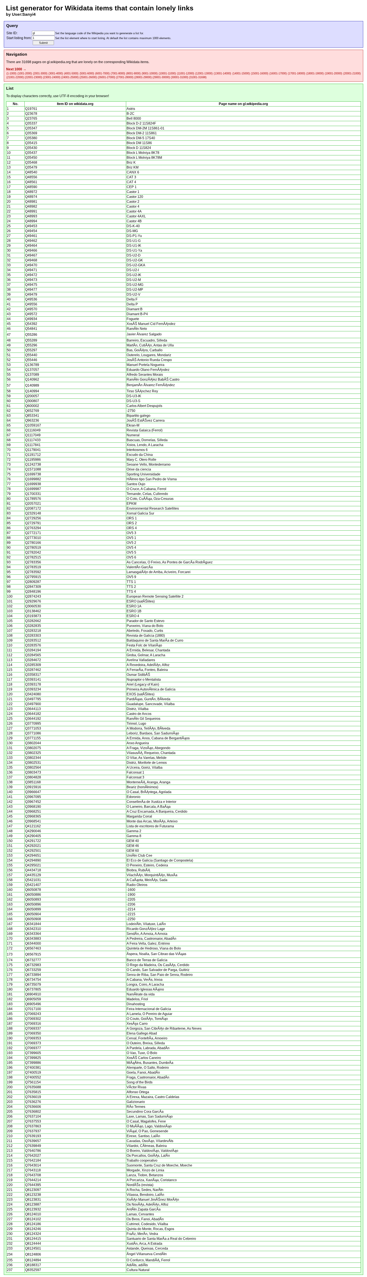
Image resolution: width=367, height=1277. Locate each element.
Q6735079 (33, 984)
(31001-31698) (197, 77)
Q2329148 (33, 513)
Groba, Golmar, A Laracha (146, 655)
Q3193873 (33, 616)
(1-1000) (11, 73)
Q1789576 (33, 498)
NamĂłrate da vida (141, 994)
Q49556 (31, 304)
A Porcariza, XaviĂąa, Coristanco (152, 1180)
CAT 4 (131, 182)
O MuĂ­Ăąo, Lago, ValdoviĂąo (149, 1126)
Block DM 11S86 (139, 143)
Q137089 (32, 374)
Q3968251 (33, 811)
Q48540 (31, 172)
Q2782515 (33, 557)
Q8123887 (33, 1204)
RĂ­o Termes (136, 1106)
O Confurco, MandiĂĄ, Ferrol (148, 1260)
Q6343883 (33, 938)
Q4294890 (33, 860)
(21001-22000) (15, 77)
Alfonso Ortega (138, 1092)
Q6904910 (33, 994)
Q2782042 (33, 552)
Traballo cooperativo (142, 1160)
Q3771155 (33, 738)
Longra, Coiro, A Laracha (145, 984)
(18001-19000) (315, 73)
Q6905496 (33, 1004)
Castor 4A (134, 211)
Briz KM (132, 167)
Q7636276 (33, 1102)
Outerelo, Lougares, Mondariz (149, 355)
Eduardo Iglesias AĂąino (145, 989)
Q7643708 (33, 1175)
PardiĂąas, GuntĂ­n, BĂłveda (148, 699)
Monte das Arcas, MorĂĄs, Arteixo (152, 821)
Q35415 (31, 143)
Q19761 (31, 109)
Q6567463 (33, 948)
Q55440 (31, 355)
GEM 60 (133, 850)
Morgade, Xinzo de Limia (145, 1170)
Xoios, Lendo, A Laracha (145, 445)
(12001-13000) (204, 73)
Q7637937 (33, 1131)
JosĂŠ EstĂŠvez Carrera (146, 420)
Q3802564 (33, 767)
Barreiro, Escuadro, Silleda (147, 340)
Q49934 (31, 319)
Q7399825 (33, 1058)
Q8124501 (33, 1248)
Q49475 (31, 284)
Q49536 (31, 299)
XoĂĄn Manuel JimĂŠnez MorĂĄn (153, 1199)
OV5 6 (131, 557)
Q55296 (31, 345)
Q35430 (31, 148)
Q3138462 (33, 611)
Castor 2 (133, 201)
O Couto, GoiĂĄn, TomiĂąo (147, 1018)
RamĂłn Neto (137, 328)
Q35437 (31, 152)
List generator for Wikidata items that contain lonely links (99, 8)
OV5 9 (131, 577)
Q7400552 (33, 1077)
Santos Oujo (136, 484)
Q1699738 (33, 474)
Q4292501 (33, 850)
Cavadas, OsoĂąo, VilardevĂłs (150, 1141)
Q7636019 (33, 1097)
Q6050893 (33, 899)
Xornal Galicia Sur (140, 513)
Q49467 (31, 255)
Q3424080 (33, 694)
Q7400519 (33, 1072)
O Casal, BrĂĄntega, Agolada (149, 792)
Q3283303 (33, 635)
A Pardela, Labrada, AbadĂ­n (148, 1048)
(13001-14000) (222, 73)
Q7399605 (33, 1053)
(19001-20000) (333, 73)
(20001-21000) (352, 73)
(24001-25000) (70, 77)
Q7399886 (33, 1062)
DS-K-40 (133, 226)
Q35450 (31, 157)
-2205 (131, 899)
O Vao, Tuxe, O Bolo (142, 1053)
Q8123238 (33, 1194)
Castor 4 (133, 206)
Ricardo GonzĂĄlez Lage (146, 929)
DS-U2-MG (135, 284)
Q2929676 (33, 601)
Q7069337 (33, 1028)
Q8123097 (33, 1190)
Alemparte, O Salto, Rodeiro (148, 1067)
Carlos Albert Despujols (144, 406)
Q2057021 (33, 503)
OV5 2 (131, 542)
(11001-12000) (185, 73)
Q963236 (32, 420)
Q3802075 (33, 748)
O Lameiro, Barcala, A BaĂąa (149, 806)
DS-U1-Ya (134, 250)
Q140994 (32, 391)
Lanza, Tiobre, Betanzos (145, 1175)
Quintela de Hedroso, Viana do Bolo (154, 948)
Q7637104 (33, 1116)
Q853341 (32, 415)
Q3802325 (33, 753)
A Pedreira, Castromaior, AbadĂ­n (151, 938)
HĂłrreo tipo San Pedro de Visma (152, 479)
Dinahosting (136, 1004)
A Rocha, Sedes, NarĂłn (145, 1190)
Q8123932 (33, 1209)
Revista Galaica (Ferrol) (144, 430)
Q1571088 (33, 469)
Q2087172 (33, 508)
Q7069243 (33, 1014)
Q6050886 (33, 894)
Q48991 (31, 211)
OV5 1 (131, 538)
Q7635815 (33, 1092)
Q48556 (31, 177)
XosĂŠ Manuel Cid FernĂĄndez (151, 324)
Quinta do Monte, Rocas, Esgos (150, 1229)
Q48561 (31, 182)
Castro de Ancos (139, 714)
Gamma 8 (134, 836)
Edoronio (133, 797)
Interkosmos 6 (137, 450)
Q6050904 (33, 914)
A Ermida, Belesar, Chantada (148, 650)
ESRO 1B (134, 611)
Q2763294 (33, 528)
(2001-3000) (40, 73)
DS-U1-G (134, 240)
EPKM (131, 503)
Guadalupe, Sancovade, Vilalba (151, 704)
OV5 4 (131, 547)
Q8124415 (33, 1238)
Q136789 (32, 365)
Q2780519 (33, 547)
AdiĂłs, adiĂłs (137, 1265)
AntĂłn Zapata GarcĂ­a (144, 1209)
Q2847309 (33, 586)
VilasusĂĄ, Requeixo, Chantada (151, 753)
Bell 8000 (134, 118)
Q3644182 (33, 714)
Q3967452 (33, 802)
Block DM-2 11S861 (142, 133)
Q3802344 (33, 758)
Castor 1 (133, 192)
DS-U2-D (134, 255)
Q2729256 (33, 518)
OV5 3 (131, 533)
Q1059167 (33, 425)
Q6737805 (33, 989)
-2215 (131, 914)
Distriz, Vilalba (137, 709)
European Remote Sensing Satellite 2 (155, 596)
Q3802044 (33, 743)
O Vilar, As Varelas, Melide (147, 758)
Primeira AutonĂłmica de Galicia (151, 689)
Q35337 (31, 123)
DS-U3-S (133, 401)
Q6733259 (33, 970)
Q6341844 (33, 924)
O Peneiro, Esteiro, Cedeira (147, 865)
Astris (131, 109)
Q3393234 (33, 689)
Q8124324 (33, 1234)
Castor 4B (134, 221)
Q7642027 (33, 1155)
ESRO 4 (133, 616)
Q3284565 (33, 655)
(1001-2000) (24, 73)
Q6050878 (33, 889)
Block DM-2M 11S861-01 (145, 128)
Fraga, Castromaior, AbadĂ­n (148, 1077)
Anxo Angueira (138, 743)
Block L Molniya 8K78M (144, 157)
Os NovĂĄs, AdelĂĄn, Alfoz (147, 1204)
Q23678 (31, 113)
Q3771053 (33, 728)
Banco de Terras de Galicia (147, 960)
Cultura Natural (138, 1270)
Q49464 (31, 245)
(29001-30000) (161, 77)
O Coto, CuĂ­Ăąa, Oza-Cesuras (150, 498)
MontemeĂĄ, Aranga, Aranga (148, 782)
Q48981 (31, 201)
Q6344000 (33, 943)
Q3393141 (33, 679)
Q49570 (31, 309)
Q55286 (31, 334)
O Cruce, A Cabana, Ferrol (146, 489)
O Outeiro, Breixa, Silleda (146, 1043)
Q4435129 (33, 875)
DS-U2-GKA (136, 265)
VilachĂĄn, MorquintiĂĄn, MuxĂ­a (152, 875)
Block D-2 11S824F (141, 123)
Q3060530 (33, 606)
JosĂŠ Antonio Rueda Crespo (149, 360)
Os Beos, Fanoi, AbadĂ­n (145, 1219)
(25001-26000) (88, 77)
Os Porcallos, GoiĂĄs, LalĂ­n (148, 1155)
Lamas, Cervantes (140, 1214)
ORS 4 (132, 528)
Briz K (131, 162)
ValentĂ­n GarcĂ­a (140, 567)
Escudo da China (140, 454)
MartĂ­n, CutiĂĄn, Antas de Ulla (150, 345)
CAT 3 (131, 177)
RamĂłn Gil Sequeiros (143, 718)
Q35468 (31, 162)
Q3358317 (33, 674)
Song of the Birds (139, 1082)
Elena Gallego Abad (142, 1033)
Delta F (132, 299)
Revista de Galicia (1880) (146, 635)
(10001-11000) (167, 73)
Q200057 (32, 396)
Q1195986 (33, 459)
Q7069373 (33, 1043)
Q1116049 (33, 430)
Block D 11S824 (139, 148)
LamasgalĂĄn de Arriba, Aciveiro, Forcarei (159, 572)
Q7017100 (33, 1009)
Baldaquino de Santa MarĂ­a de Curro (155, 640)
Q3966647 (33, 792)
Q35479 (31, 167)
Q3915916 (33, 787)
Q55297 (31, 350)
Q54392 (31, 324)
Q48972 (31, 192)
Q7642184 (33, 1160)
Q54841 (31, 328)
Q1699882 (33, 479)
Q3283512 (33, 640)
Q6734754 (33, 979)
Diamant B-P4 (137, 314)
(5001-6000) (87, 73)
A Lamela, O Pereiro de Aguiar (149, 1014)
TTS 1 (131, 582)
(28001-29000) (143, 77)
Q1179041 (33, 450)
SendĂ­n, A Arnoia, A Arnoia (147, 933)
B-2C (130, 113)
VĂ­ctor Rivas (136, 1087)
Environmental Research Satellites (153, 508)
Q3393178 (33, 684)
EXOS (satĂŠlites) (140, 694)
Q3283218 (33, 630)
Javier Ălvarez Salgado (144, 334)
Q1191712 (33, 454)
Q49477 (31, 289)
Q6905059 (33, 999)
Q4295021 (33, 865)
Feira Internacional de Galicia (149, 1009)
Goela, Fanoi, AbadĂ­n (143, 1072)
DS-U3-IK (134, 396)
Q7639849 (33, 1146)
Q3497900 (33, 704)
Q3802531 (33, 762)
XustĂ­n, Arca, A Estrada (144, 1243)
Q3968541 (33, 821)
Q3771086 (33, 733)
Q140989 (32, 385)
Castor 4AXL (136, 216)
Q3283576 (33, 645)
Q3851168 (33, 782)
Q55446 (31, 360)
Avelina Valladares (141, 660)
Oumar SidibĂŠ (138, 674)
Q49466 (31, 250)
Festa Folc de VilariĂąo (144, 645)
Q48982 (31, 206)
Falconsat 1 (135, 772)
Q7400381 (33, 1067)
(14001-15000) (241, 73)
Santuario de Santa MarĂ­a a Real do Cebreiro (161, 1238)
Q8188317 (33, 1265)
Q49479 (31, 294)
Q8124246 (33, 1229)
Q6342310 (33, 929)
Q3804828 (33, 777)
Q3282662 (33, 621)
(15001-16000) (259, 73)
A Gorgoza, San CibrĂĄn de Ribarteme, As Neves (164, 1028)
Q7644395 (33, 1185)
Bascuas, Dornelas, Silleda (147, 440)
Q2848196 (33, 591)
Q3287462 (33, 670)
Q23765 (31, 118)
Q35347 (31, 128)
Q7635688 (33, 1087)
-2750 (131, 410)
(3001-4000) (55, 73)
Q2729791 (33, 523)
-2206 (131, 904)
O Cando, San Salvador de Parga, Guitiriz (158, 970)
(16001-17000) (278, 73)
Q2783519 (33, 567)
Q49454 (31, 231)
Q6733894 (33, 975)
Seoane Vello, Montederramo (149, 464)
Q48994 (31, 221)
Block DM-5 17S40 (141, 138)
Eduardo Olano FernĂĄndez (148, 369)
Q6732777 (33, 960)
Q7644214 (33, 1180)
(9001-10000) (150, 73)
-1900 (131, 894)
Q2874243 (33, 596)
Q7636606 (33, 1106)
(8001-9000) (133, 73)
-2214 (131, 909)
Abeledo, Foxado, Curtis (145, 630)
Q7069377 (33, 1048)
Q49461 (31, 236)
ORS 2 (132, 523)
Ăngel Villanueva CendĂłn (147, 1254)
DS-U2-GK (135, 260)
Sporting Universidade (143, 474)
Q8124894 (33, 1260)
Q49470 (31, 265)
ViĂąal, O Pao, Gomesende (147, 1131)
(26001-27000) (106, 77)
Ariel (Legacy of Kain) (143, 684)
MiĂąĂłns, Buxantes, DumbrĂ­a (150, 1062)
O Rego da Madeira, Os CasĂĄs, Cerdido (158, 965)
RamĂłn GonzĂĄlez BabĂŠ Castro (153, 379)
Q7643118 (33, 1170)
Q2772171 (33, 533)
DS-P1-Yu (134, 236)
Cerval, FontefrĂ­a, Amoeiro (147, 1038)
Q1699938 (33, 484)
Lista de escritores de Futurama (150, 826)
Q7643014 (33, 1165)
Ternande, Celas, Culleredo (147, 494)
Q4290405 (33, 836)
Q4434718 (33, 870)
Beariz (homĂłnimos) (142, 787)
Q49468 (31, 260)
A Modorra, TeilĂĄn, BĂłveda (148, 728)
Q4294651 (33, 855)
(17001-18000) (296, 73)
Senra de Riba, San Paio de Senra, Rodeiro (160, 975)
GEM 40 (133, 841)
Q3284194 (33, 650)
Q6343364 (33, 933)
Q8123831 (33, 1199)
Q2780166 (33, 542)
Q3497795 (33, 699)
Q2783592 (33, 572)
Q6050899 (33, 909)
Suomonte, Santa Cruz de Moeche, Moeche (159, 1165)
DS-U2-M (134, 280)
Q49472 (31, 275)
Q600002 (32, 406)
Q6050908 (33, 919)
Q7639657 (33, 1141)
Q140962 (32, 379)
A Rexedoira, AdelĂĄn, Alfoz (148, 665)
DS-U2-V (133, 294)
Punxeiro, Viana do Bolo (145, 626)
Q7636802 (33, 1111)
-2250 (131, 919)
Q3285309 (33, 665)
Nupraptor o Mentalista (144, 679)
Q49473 (31, 280)
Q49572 (31, 314)
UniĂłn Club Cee (139, 855)
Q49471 (31, 270)
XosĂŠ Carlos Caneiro (144, 1058)
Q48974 (31, 196)
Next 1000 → (16, 69)
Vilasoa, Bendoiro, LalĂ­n (145, 1194)
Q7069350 (33, 1033)
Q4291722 (33, 841)
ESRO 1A (134, 606)
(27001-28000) (124, 77)
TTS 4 (131, 591)
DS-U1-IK (134, 245)
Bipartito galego (138, 415)
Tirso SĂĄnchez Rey (142, 391)
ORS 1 (132, 518)
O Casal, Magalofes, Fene (146, 1121)
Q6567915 (33, 954)
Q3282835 (33, 626)
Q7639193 (33, 1136)
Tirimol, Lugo (136, 723)
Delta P (132, 304)
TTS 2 (131, 586)
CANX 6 (133, 172)
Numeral (133, 435)
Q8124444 (33, 1243)
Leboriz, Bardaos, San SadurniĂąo (153, 733)
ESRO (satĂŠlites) (141, 601)
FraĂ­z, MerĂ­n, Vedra (142, 1234)
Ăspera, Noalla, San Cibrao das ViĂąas (156, 954)
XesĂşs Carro (137, 1023)
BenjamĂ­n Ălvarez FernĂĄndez (151, 385)
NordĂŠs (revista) (140, 1185)
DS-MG (132, 231)
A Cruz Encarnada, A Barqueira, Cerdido (157, 811)
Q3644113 (33, 709)
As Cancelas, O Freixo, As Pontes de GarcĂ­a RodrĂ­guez (170, 562)
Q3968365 (33, 816)
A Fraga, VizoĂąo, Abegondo (148, 748)
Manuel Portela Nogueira (145, 365)
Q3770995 (33, 723)
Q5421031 (33, 880)
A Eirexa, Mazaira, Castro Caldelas (153, 1097)
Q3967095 (33, 797)
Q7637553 (33, 1121)
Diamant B (135, 309)
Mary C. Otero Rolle (141, 459)
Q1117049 (33, 435)
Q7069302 (33, 1018)
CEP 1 (132, 187)
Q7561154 (33, 1082)
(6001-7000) (102, 73)
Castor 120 (135, 196)
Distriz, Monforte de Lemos (147, 762)
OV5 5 (131, 552)
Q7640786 (33, 1150)
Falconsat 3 (135, 777)
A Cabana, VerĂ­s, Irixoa (144, 979)
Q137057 (32, 369)
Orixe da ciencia (139, 469)
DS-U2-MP (135, 289)
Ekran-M (133, 425)
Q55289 (31, 340)
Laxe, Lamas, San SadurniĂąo (150, 1116)
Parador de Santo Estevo (145, 621)
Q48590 (31, 187)
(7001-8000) (118, 73)
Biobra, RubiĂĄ (138, 870)
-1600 (131, 889)
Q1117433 (33, 440)
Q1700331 (33, 494)
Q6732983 (33, 965)
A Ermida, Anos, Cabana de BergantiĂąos (158, 738)
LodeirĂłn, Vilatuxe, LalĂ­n (146, 924)
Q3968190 (33, 806)
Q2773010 (33, 538)
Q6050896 (33, 904)
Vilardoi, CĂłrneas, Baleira (147, 1146)
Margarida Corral (139, 816)
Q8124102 (33, 1219)
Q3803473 (33, 772)
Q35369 (31, 133)
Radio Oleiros (137, 885)
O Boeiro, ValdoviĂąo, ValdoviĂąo (152, 1150)
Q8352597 (33, 1270)
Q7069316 (33, 1023)
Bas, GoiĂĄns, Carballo (144, 350)
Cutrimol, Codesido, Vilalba (147, 1224)
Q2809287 (33, 582)
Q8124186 (33, 1224)
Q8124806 (33, 1254)
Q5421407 (33, 885)
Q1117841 (33, 445)
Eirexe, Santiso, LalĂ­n (143, 1136)
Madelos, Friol (137, 999)
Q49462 (31, 240)
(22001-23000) (33, 77)
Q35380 (31, 138)
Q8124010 (33, 1214)
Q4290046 (33, 831)
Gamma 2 (134, 831)
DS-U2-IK (134, 275)
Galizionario (136, 1102)
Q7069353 (33, 1038)
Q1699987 (33, 489)
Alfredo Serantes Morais (145, 374)
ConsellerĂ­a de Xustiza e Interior (151, 802)
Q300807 (32, 401)
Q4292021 (33, 846)
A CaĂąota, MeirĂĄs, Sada (147, 880)
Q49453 (31, 226)
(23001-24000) (51, 77)
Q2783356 (33, 562)
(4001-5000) (71, 73)
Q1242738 (33, 464)
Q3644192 (33, 718)
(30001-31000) (179, 77)
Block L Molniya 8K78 (143, 152)
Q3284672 (33, 660)
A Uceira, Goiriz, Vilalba (144, 767)
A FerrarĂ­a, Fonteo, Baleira (147, 670)
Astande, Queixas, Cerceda (147, 1248)
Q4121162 (33, 826)
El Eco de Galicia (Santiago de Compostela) (160, 860)
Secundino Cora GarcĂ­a (145, 1111)
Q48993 (31, 216)
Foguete (133, 319)
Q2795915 (33, 577)
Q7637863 (33, 1126)
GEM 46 (133, 846)
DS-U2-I (133, 270)
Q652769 (32, 410)
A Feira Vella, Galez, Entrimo (148, 943)
